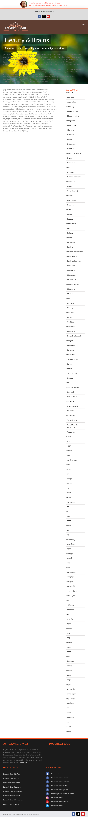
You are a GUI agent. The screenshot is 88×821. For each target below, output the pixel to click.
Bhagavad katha (73, 116)
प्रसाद (69, 549)
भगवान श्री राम (71, 596)
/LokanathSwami (57, 774)
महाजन (69, 624)
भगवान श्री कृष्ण (72, 591)
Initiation (70, 219)
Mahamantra (72, 270)
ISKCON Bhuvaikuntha (11, 804)
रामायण (69, 647)
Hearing (70, 195)
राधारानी (69, 642)
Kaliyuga (70, 233)
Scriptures (71, 355)
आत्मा (68, 455)
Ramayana (71, 331)
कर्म (68, 474)
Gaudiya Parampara (74, 177)
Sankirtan (70, 350)
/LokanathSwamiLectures (60, 782)
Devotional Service (74, 153)
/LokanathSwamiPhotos (59, 786)
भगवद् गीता (70, 577)
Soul (68, 383)
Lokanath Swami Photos (11, 795)
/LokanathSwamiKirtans (59, 778)
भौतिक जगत (70, 610)
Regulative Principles (74, 336)
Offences (70, 303)
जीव (68, 511)
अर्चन (68, 441)
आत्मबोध (69, 451)
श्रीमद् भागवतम (71, 694)
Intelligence (71, 224)
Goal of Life (71, 181)
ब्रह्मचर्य (69, 558)
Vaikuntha (70, 411)
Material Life (72, 280)
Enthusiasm (71, 163)
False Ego (70, 172)
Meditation (71, 294)
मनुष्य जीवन (70, 619)
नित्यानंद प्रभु (71, 539)
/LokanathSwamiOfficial (59, 802)
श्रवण (69, 685)
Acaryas (70, 92)
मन (68, 614)
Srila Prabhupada (73, 397)
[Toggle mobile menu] (84, 24)
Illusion (69, 214)
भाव (68, 600)
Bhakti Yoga (71, 125)
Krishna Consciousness (75, 252)
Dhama (69, 158)
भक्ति (68, 568)
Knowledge (71, 242)
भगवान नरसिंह (71, 586)
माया (68, 633)
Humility (70, 210)
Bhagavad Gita (72, 111)
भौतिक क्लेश (70, 605)
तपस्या (69, 521)
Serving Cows (72, 373)
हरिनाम (69, 731)
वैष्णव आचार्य (70, 661)
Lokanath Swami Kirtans (11, 783)
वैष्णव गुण (69, 666)
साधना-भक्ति (70, 717)
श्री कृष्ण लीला (71, 689)
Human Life (71, 205)
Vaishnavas (71, 415)
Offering (70, 308)
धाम (68, 535)
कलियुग (69, 479)
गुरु (68, 488)
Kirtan (69, 238)
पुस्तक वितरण (71, 544)
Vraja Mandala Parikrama (72, 426)
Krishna (70, 247)
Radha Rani (71, 326)
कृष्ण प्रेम (70, 483)
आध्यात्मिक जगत (72, 460)
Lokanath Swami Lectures (12, 787)
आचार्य (69, 446)
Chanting (70, 130)
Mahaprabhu (71, 275)
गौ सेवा (69, 497)
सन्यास (69, 713)
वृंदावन (69, 652)
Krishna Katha (72, 256)
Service (70, 369)
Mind (69, 298)
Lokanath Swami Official (11, 774)
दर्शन (68, 530)
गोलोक (69, 493)
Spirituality (71, 392)
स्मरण (69, 727)
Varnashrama (72, 420)
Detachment (71, 144)
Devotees (70, 149)
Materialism (71, 289)
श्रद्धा (68, 680)
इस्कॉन (69, 465)
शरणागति (69, 670)
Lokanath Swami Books (11, 778)
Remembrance (72, 345)
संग (68, 708)
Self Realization (72, 359)
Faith (69, 167)
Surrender (70, 401)
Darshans (70, 135)
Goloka (69, 186)
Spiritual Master (73, 387)
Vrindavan (70, 432)
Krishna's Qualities (74, 261)
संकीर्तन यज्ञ (70, 703)
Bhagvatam (71, 121)
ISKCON (70, 228)
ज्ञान (68, 516)
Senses (69, 364)
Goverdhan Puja (73, 191)
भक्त (68, 563)
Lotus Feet (71, 266)
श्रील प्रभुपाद (71, 699)
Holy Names (71, 200)
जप (68, 507)
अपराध (69, 437)
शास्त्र (69, 675)
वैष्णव (68, 656)
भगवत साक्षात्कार (72, 572)
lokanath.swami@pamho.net (44, 11)
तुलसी (69, 525)
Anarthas (70, 97)
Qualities (70, 322)
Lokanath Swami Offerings (12, 791)
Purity (69, 317)
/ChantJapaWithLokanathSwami (62, 794)
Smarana (70, 378)
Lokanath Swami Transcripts (13, 800)
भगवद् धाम (70, 582)
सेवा (68, 722)
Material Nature (73, 284)
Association (71, 102)
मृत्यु (68, 638)
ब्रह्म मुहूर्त (70, 554)
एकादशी (69, 469)
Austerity (70, 107)
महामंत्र (69, 628)
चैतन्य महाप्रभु (71, 502)
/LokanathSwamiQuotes (59, 790)
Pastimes (70, 312)
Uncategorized (72, 406)
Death (69, 139)
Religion (70, 341)
